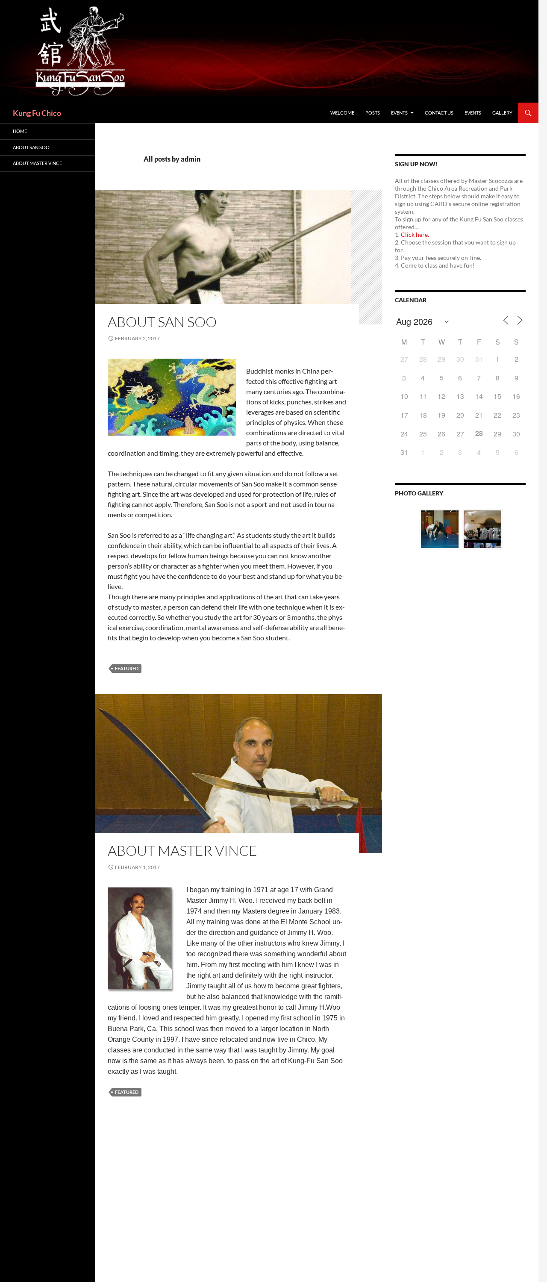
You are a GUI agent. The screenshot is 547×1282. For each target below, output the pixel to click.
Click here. (415, 234)
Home (20, 131)
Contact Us (439, 112)
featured (126, 668)
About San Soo (162, 321)
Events (399, 112)
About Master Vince (182, 850)
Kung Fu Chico (37, 113)
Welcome (342, 112)
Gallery (502, 112)
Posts (372, 112)
